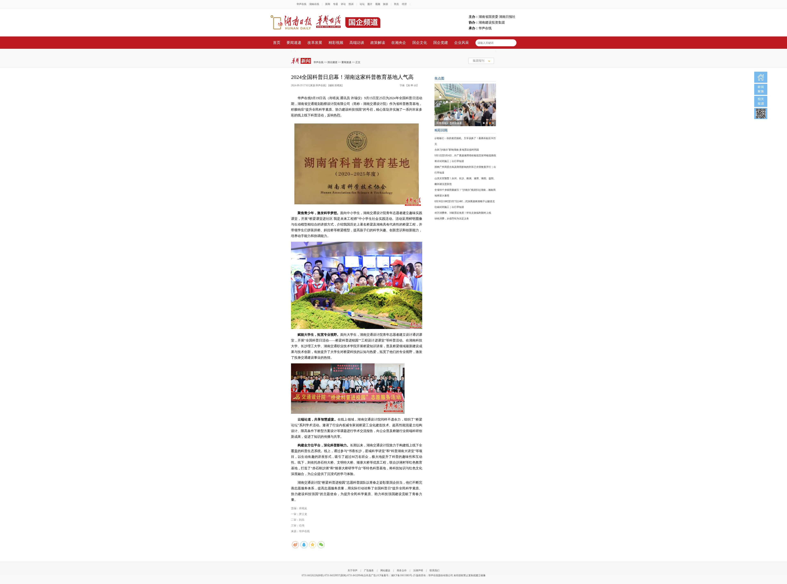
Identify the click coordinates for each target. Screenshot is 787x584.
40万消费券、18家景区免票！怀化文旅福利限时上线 (462, 212)
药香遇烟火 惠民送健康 (449, 123)
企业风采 (461, 43)
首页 (276, 43)
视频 (377, 4)
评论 (343, 4)
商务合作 (402, 570)
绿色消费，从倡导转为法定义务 (451, 218)
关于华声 (352, 570)
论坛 (362, 4)
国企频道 (332, 62)
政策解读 (377, 43)
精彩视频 (336, 43)
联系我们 (434, 570)
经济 (404, 4)
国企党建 (440, 43)
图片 (369, 4)
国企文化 (419, 43)
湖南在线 (314, 4)
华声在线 (301, 4)
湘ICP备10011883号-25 (403, 575)
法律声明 (418, 570)
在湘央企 (398, 43)
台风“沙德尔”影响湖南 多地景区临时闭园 (456, 149)
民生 (396, 4)
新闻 (327, 4)
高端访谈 (356, 43)
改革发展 (314, 43)
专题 (335, 4)
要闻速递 (294, 43)
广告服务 (369, 570)
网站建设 (385, 570)
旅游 (385, 4)
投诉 (351, 4)
